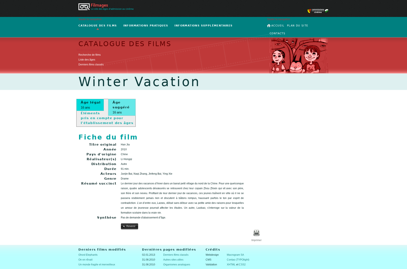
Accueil (277, 25)
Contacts (277, 33)
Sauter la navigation (90, 19)
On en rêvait (85, 259)
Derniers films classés (91, 64)
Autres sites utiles (173, 259)
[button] (129, 226)
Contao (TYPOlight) (238, 259)
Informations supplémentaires (203, 25)
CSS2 (242, 264)
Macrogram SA (235, 254)
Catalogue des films (97, 25)
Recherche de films (89, 54)
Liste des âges (86, 59)
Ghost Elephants (88, 254)
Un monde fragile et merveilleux (96, 264)
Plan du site (297, 25)
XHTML (231, 264)
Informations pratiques (145, 25)
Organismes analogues (176, 264)
